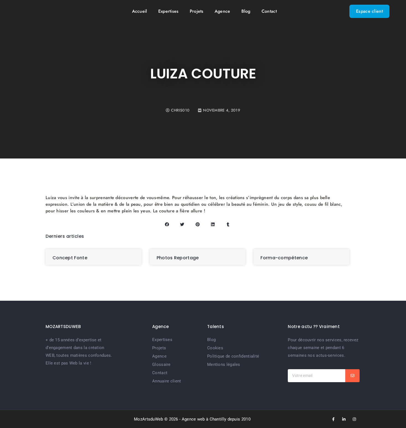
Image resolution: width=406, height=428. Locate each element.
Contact (269, 11)
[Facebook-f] (333, 419)
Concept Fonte (69, 258)
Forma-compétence (284, 258)
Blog (246, 11)
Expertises (168, 11)
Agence (222, 11)
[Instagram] (354, 419)
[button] (167, 224)
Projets (197, 11)
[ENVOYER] (352, 375)
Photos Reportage (178, 258)
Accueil (139, 11)
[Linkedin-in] (344, 419)
